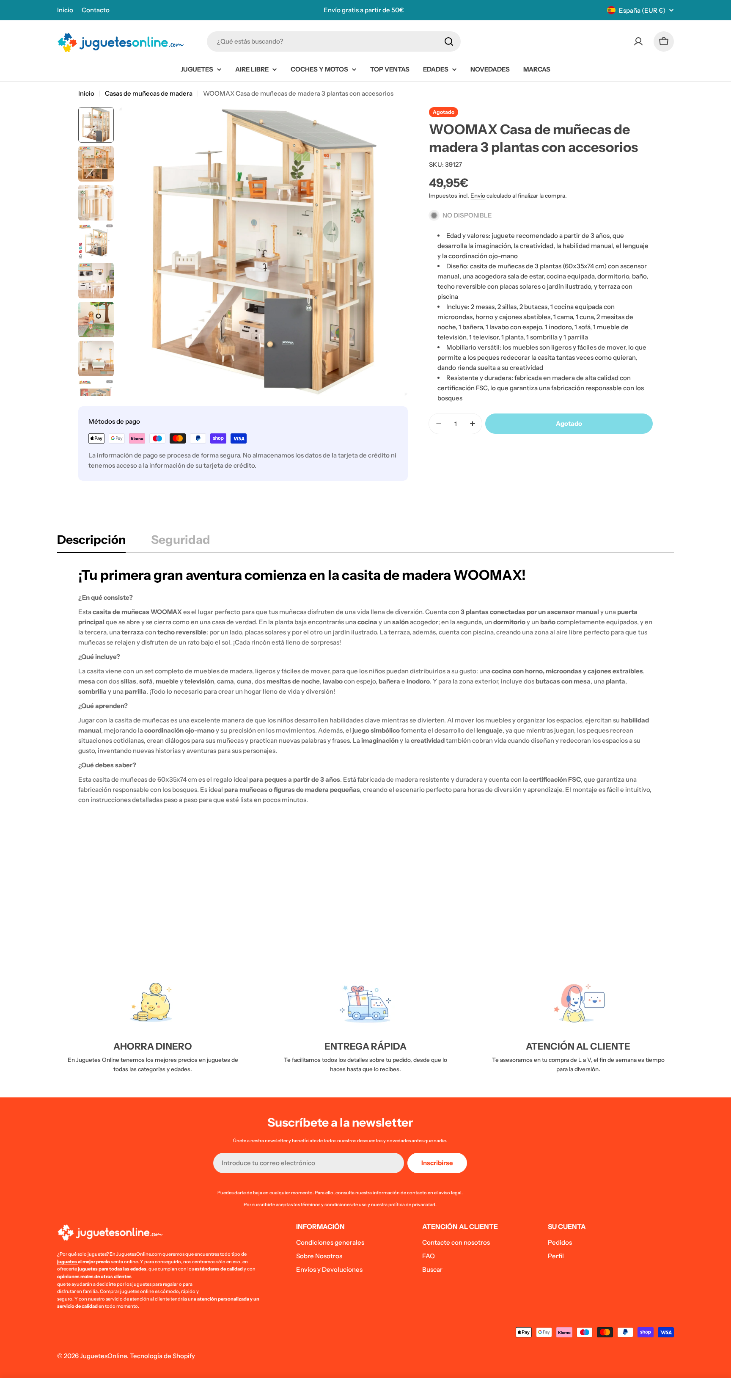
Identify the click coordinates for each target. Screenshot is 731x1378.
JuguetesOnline (103, 1356)
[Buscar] (449, 41)
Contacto (96, 10)
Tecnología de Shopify (162, 1356)
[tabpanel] (365, 685)
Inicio (65, 10)
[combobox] (334, 41)
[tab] (91, 542)
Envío (477, 195)
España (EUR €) (642, 10)
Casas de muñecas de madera (148, 93)
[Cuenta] (638, 41)
